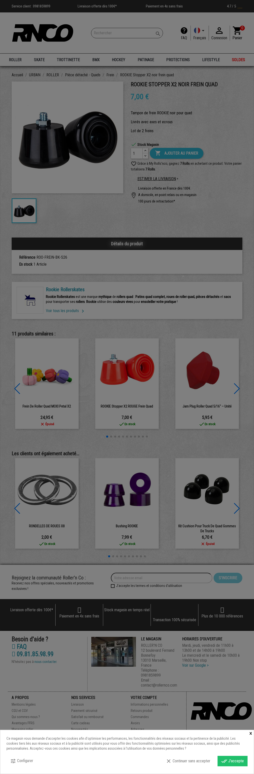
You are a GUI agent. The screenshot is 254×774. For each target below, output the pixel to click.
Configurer (21, 761)
